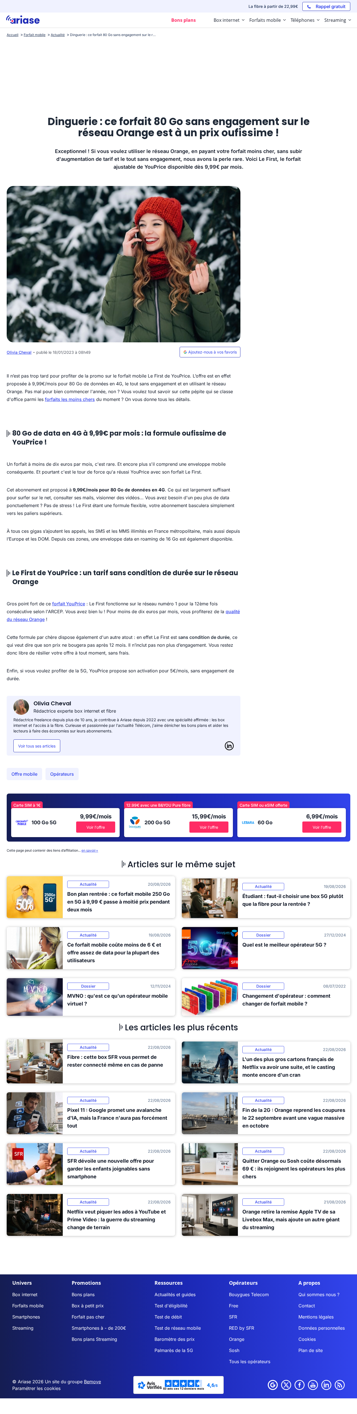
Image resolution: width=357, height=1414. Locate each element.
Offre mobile (24, 774)
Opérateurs (62, 774)
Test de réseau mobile (178, 1328)
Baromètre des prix (175, 1339)
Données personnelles (321, 1328)
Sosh (234, 1350)
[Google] (273, 1385)
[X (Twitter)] (286, 1385)
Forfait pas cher (88, 1317)
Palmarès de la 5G (174, 1350)
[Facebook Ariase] (300, 1385)
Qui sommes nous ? (318, 1294)
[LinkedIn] (229, 745)
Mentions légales (316, 1317)
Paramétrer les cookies (36, 1388)
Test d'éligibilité (171, 1305)
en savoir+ (89, 850)
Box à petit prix (88, 1305)
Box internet (24, 1294)
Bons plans (83, 1294)
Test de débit (168, 1317)
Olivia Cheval (19, 352)
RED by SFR (241, 1328)
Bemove (92, 1381)
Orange (236, 1339)
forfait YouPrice (68, 603)
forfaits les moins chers (70, 399)
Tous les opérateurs (249, 1361)
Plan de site (310, 1350)
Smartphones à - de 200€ (99, 1328)
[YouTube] (313, 1385)
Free (233, 1305)
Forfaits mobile (28, 1305)
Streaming (22, 1328)
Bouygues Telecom (249, 1294)
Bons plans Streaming (94, 1339)
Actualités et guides (175, 1294)
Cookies (307, 1339)
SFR (233, 1317)
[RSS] (340, 1385)
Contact (306, 1305)
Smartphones (26, 1317)
